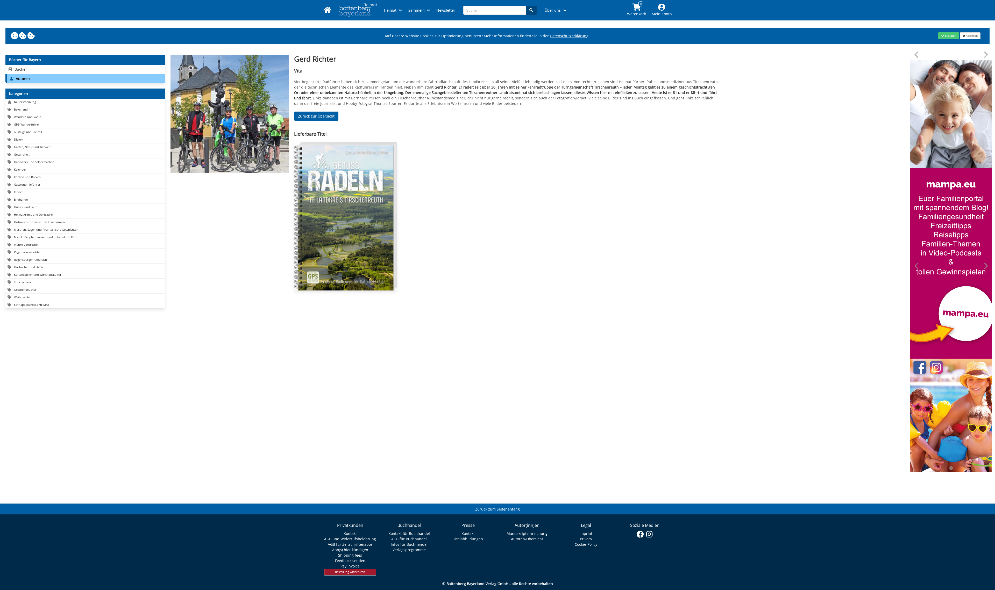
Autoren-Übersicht (527, 538)
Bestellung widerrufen (350, 572)
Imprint (585, 533)
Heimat (390, 10)
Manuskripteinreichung (527, 533)
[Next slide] (985, 54)
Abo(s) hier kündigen (350, 549)
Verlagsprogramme (409, 549)
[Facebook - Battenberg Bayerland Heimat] (640, 534)
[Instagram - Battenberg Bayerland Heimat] (649, 534)
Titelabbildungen (468, 538)
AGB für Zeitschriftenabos (350, 544)
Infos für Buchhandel (409, 544)
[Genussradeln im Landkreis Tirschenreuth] (345, 216)
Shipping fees (350, 555)
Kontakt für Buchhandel (409, 533)
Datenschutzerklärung (569, 35)
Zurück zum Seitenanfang (497, 509)
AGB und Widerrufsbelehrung (350, 538)
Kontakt (350, 533)
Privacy (586, 538)
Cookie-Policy (586, 544)
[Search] (531, 10)
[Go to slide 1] (951, 468)
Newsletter (445, 10)
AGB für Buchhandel (409, 538)
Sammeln (416, 10)
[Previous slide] (916, 54)
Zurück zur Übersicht (316, 116)
